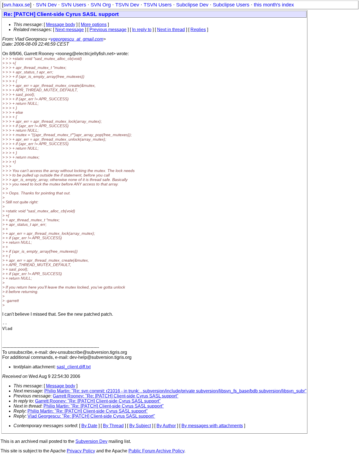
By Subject (140, 425)
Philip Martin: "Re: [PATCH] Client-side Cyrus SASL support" (103, 406)
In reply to (141, 29)
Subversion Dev (91, 441)
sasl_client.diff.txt (74, 366)
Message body (60, 24)
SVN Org (101, 5)
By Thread (113, 425)
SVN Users (73, 5)
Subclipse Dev (192, 5)
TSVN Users (158, 5)
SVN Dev (46, 5)
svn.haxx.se (16, 5)
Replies (198, 29)
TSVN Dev (127, 5)
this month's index (274, 5)
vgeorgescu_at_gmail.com (77, 39)
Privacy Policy (81, 450)
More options (94, 24)
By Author (166, 425)
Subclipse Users (231, 5)
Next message (69, 29)
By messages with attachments (212, 425)
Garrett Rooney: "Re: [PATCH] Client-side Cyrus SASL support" (115, 396)
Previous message (107, 29)
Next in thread (171, 29)
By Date (89, 425)
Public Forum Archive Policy (156, 450)
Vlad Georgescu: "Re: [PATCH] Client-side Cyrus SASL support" (91, 416)
